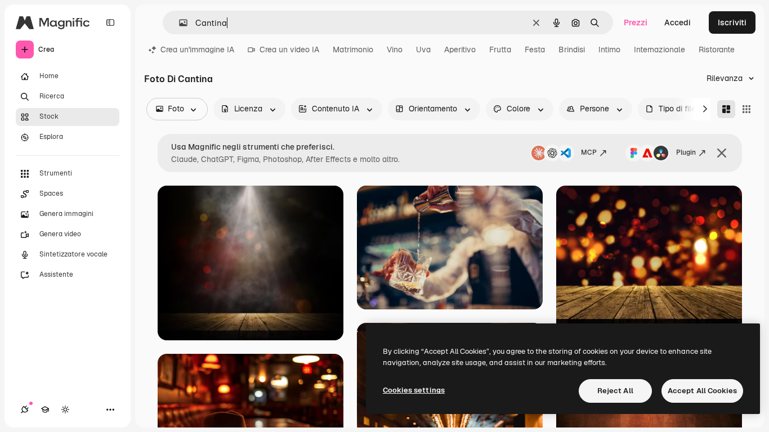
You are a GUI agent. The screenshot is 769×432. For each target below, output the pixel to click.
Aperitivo (460, 49)
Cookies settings (414, 390)
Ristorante (717, 49)
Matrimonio (353, 49)
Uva (423, 49)
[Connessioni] (25, 409)
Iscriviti (732, 22)
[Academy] (45, 409)
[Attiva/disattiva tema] (65, 409)
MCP (589, 152)
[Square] (746, 109)
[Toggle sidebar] (110, 23)
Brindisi (571, 49)
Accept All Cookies (702, 390)
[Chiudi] (721, 153)
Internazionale (659, 49)
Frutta (500, 49)
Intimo (609, 49)
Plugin (686, 152)
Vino (395, 49)
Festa (535, 49)
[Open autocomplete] (178, 23)
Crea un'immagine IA (197, 49)
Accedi (677, 22)
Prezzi (635, 22)
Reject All (615, 390)
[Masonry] (726, 109)
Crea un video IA (289, 49)
